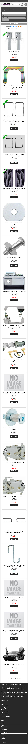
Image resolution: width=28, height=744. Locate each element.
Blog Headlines (4, 729)
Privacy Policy (3, 712)
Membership (3, 739)
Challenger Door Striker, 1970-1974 (14, 257)
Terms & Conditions (4, 713)
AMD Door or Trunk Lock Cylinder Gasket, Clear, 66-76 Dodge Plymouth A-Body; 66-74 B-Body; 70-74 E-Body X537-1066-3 (14, 394)
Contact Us (18, 0)
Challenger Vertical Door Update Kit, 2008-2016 (13, 664)
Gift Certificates (4, 726)
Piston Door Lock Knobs (14, 51)
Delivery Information (5, 711)
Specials (2, 728)
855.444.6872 (11, 0)
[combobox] (14, 13)
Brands (2, 725)
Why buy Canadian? (4, 708)
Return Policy (3, 704)
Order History (3, 735)
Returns (2, 720)
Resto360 (3, 703)
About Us (3, 709)
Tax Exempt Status (4, 707)
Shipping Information (5, 705)
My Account (3, 734)
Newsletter (3, 738)
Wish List (2, 737)
